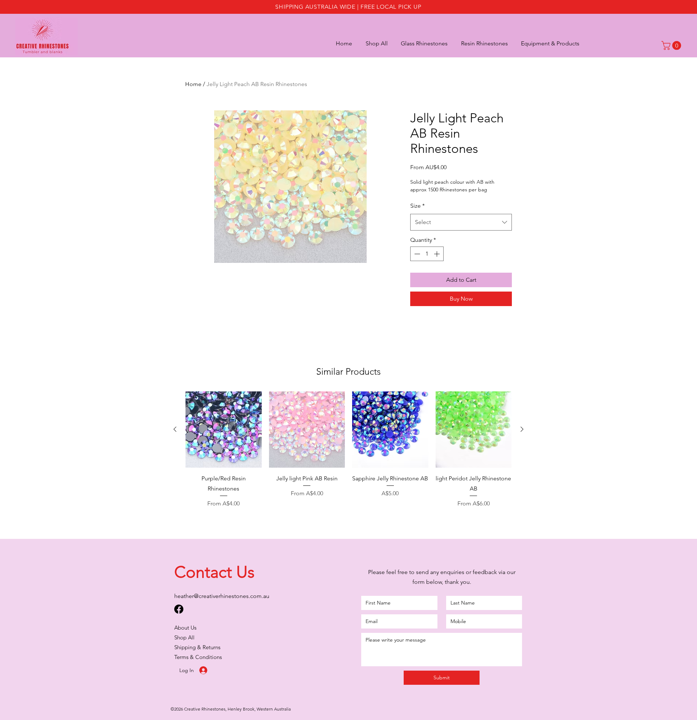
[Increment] (437, 254)
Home (193, 84)
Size (417, 205)
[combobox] (461, 222)
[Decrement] (416, 254)
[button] (546, 43)
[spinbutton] (426, 254)
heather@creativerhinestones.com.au (221, 596)
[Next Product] (522, 429)
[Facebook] (178, 609)
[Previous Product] (175, 429)
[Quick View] (224, 429)
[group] (348, 449)
